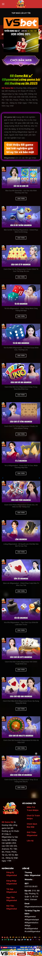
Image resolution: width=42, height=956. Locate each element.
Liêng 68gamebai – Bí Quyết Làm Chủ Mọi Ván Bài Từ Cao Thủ (21, 545)
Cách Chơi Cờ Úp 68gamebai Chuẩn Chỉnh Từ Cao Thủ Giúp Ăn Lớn (21, 270)
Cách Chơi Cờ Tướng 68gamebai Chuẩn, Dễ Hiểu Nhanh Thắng (21, 427)
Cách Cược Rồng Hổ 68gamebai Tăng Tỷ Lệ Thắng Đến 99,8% (21, 781)
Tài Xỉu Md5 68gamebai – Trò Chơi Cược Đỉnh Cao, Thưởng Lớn (21, 349)
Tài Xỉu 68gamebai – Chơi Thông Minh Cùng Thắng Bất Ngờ (21, 309)
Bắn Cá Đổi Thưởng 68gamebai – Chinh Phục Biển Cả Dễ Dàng (21, 231)
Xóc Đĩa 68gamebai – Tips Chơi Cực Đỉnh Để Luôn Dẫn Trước (21, 623)
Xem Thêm (21, 198)
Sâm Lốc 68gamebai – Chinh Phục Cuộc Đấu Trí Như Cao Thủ (21, 584)
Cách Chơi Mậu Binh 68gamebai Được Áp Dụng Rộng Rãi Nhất (21, 702)
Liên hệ (30, 840)
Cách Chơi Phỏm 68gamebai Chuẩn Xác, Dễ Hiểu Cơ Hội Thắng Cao (21, 506)
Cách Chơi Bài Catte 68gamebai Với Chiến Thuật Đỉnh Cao (21, 663)
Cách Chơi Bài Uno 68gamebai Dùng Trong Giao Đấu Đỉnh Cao (21, 388)
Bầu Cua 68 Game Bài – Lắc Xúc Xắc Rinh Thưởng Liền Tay (21, 192)
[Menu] (3, 4)
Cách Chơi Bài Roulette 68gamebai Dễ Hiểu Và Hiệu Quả (21, 741)
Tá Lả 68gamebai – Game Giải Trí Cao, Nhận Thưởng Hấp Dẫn (21, 466)
